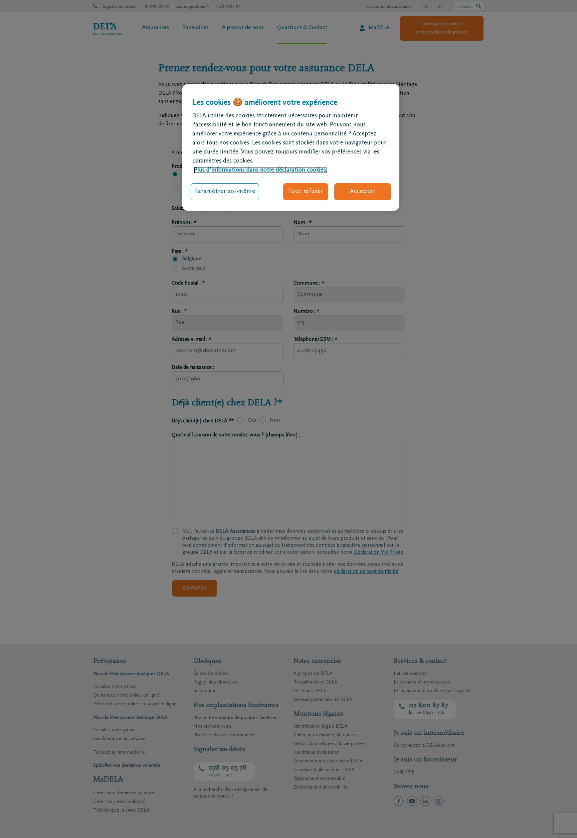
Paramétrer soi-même (224, 192)
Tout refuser (305, 192)
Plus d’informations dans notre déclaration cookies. (260, 170)
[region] (290, 147)
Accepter (362, 192)
